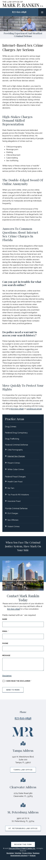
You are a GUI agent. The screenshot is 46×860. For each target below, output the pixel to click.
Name (4, 619)
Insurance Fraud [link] (13, 501)
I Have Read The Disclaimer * (18, 681)
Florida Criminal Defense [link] (16, 508)
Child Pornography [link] (15, 450)
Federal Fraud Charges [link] (15, 476)
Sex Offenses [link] (12, 520)
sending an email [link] (34, 409)
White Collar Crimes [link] (15, 469)
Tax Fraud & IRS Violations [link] (18, 495)
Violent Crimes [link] (13, 526)
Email (5, 631)
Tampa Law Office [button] (23, 770)
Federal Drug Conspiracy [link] (16, 433)
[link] (23, 4)
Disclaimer (7, 676)
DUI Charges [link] (12, 513)
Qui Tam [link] (10, 488)
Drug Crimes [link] (10, 426)
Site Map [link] (18, 853)
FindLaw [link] (33, 855)
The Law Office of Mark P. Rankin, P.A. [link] (22, 848)
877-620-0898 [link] (19, 12)
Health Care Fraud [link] (14, 481)
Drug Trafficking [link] (12, 439)
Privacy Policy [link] (27, 853)
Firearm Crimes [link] (13, 463)
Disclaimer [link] (10, 853)
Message (6, 655)
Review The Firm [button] (23, 844)
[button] (42, 12)
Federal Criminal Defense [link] (16, 445)
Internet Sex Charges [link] (16, 456)
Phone (5, 643)
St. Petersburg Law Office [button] (23, 828)
